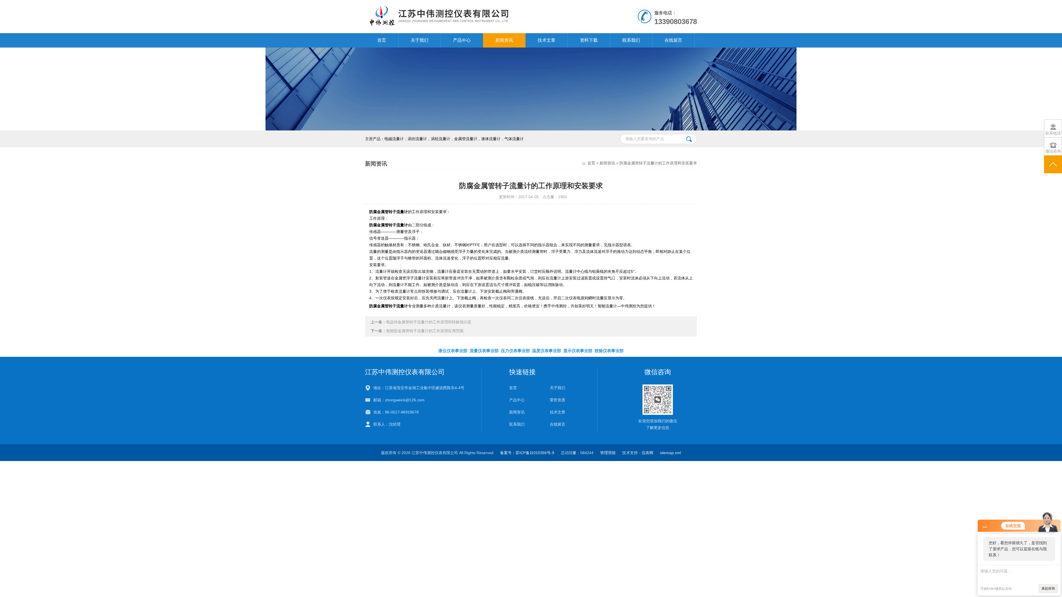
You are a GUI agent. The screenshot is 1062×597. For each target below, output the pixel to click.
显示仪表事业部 (577, 350)
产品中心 (462, 40)
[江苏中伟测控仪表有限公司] (467, 16)
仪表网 (647, 453)
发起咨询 (1048, 588)
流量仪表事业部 (484, 350)
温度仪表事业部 (546, 350)
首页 (381, 40)
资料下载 (589, 40)
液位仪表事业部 (452, 350)
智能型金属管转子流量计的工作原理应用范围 (425, 331)
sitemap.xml (670, 453)
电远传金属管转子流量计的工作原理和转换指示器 (428, 322)
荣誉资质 (557, 400)
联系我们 (631, 40)
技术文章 (546, 40)
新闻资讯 (504, 40)
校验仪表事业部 (609, 350)
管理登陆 (608, 453)
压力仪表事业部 (515, 350)
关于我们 (419, 40)
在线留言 (673, 40)
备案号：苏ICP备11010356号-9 (527, 453)
